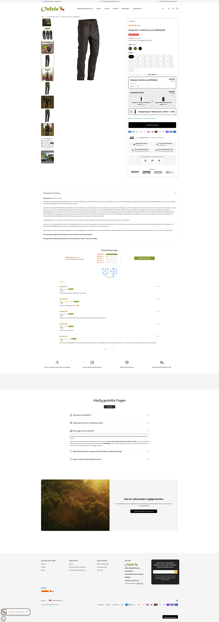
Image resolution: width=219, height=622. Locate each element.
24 (131, 56)
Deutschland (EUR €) (56, 600)
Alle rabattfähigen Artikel (53, 16)
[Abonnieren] (175, 571)
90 (139, 70)
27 (150, 56)
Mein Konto (100, 570)
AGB (168, 578)
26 (144, 56)
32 (137, 61)
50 (163, 61)
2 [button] (107, 349)
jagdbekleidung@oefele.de (132, 580)
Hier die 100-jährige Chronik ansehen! (144, 511)
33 (144, 61)
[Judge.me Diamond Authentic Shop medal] (105, 271)
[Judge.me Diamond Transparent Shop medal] (113, 271)
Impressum (101, 604)
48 (157, 61)
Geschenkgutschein (102, 567)
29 (163, 56)
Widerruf (108, 604)
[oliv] (135, 48)
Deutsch (43, 600)
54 (131, 65)
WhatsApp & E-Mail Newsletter (77, 570)
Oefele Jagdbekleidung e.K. (52, 604)
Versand (142, 40)
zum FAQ (109, 407)
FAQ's (95, 445)
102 (164, 65)
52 (170, 61)
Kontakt (71, 564)
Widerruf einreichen (170, 617)
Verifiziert (109, 277)
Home (42, 16)
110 (131, 70)
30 (170, 56)
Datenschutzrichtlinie (160, 578)
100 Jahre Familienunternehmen (77, 567)
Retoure (43, 570)
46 (150, 61)
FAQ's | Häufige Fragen (103, 564)
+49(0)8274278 (139, 583)
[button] (132, 25)
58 (144, 65)
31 (131, 61)
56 (137, 65)
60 (150, 65)
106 (171, 65)
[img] (63, 286)
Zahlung (43, 564)
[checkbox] (152, 111)
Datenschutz (115, 604)
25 (137, 56)
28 (157, 56)
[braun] (130, 48)
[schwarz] (140, 48)
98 (157, 65)
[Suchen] (169, 8)
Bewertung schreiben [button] (144, 258)
